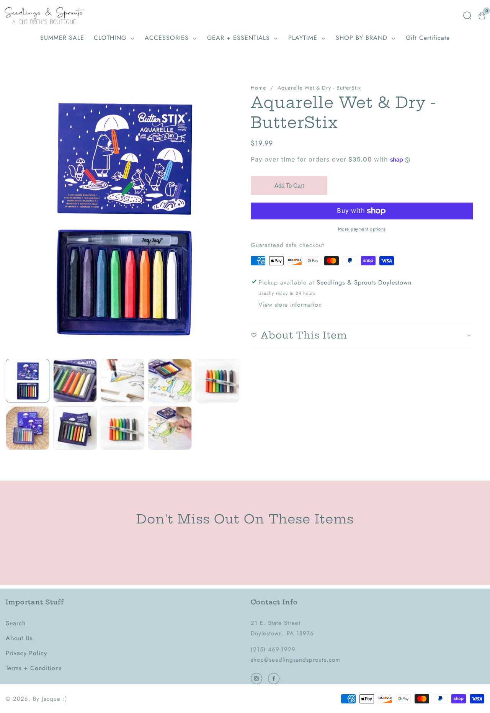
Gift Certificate (428, 37)
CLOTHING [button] (111, 37)
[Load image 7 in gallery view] (75, 428)
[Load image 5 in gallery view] (217, 380)
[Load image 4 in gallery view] (170, 380)
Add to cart (289, 185)
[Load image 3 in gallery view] (122, 380)
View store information (290, 304)
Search (16, 623)
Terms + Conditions (34, 668)
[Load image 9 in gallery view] (170, 428)
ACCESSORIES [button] (168, 37)
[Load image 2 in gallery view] (75, 380)
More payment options (362, 229)
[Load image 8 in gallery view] (122, 428)
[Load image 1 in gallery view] (27, 380)
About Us (19, 638)
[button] (467, 15)
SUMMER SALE (62, 37)
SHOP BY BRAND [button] (363, 37)
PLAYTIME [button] (304, 37)
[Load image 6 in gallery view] (27, 428)
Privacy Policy (26, 653)
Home (258, 88)
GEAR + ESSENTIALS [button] (239, 37)
